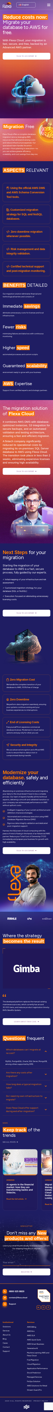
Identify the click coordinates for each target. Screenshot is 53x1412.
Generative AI (32, 1348)
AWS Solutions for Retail (37, 1386)
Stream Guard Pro (34, 1390)
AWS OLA (31, 1335)
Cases (5, 1343)
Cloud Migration (33, 1364)
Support (6, 1351)
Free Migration (33, 1360)
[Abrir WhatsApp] (46, 1405)
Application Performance (37, 1368)
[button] (49, 4)
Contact (6, 1347)
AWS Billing (31, 1327)
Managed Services (34, 1377)
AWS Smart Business (35, 1344)
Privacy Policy (41, 1401)
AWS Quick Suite (34, 1340)
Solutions (7, 1327)
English (25, 5)
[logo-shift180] (26, 1407)
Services (6, 1331)
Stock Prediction (34, 1373)
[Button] (39, 1307)
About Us (6, 1335)
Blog (4, 1339)
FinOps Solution (33, 1381)
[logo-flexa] (7, 5)
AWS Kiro (31, 1331)
